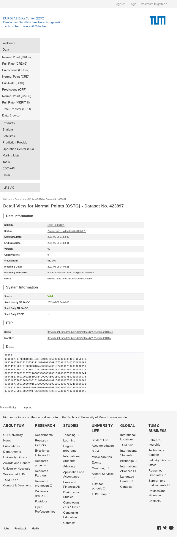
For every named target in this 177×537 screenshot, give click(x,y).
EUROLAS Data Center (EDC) (23, 18)
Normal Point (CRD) (15, 76)
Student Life (100, 440)
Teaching (69, 435)
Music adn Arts (102, 457)
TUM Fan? (10, 479)
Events (96, 462)
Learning (69, 440)
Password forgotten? (154, 4)
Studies (71, 425)
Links (6, 175)
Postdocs (41, 501)
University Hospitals (16, 468)
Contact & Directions (17, 485)
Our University (13, 435)
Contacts (69, 522)
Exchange (127, 460)
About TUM (13, 425)
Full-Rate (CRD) (13, 83)
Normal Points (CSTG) (33, 199)
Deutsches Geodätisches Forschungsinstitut (33, 22)
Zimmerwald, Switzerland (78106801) (66, 231)
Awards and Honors (16, 463)
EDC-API (9, 168)
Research (45, 425)
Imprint (28, 407)
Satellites (9, 136)
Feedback (20, 528)
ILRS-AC (8, 187)
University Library (15, 457)
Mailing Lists (11, 155)
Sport (95, 451)
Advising (69, 466)
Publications (11, 446)
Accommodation (103, 445)
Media (35, 528)
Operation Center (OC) (18, 149)
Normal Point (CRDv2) (17, 57)
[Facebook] (159, 528)
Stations (8, 129)
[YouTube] (171, 528)
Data (6, 49)
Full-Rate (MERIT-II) (16, 102)
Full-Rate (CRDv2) (14, 63)
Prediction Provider (15, 142)
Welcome (9, 43)
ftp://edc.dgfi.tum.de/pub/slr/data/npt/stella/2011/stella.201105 (79, 338)
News (7, 440)
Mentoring (99, 468)
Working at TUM (14, 474)
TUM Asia (126, 445)
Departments (12, 451)
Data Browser (11, 115)
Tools (6, 162)
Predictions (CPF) (14, 89)
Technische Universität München (25, 26)
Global (127, 425)
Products (9, 123)
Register (119, 4)
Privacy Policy (8, 407)
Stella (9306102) (56, 225)
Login (133, 4)
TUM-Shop (99, 494)
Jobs (6, 528)
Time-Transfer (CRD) (16, 109)
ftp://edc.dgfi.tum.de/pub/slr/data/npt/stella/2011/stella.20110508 (80, 332)
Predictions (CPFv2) (16, 70)
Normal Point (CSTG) (16, 96)
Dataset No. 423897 (56, 199)
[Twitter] (165, 528)
